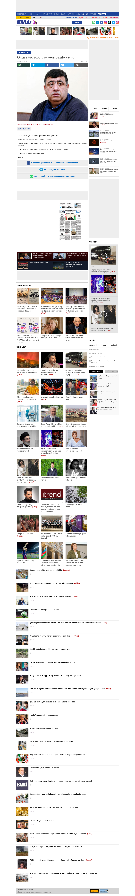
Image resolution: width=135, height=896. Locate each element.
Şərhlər (114, 109)
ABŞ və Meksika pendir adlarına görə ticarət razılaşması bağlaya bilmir (57, 755)
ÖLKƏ (30, 14)
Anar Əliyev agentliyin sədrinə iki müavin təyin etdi (54, 596)
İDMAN (56, 14)
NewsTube (92, 14)
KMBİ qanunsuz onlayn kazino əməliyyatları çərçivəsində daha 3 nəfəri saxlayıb (61, 781)
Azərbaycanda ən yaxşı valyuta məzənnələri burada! (104, 37)
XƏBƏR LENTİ (21, 14)
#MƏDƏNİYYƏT (24, 129)
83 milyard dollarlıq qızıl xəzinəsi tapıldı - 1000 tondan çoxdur (54, 807)
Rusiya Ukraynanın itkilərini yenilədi (44, 728)
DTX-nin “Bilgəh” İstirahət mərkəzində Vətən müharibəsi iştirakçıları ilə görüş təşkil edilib (70, 689)
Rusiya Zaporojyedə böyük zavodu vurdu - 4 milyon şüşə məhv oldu (56, 847)
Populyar (95, 109)
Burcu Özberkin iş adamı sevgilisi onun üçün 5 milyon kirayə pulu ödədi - (61, 834)
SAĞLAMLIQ (80, 14)
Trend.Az (87, 17)
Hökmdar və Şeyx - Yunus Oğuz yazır (44, 768)
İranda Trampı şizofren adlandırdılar (44, 715)
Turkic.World (114, 17)
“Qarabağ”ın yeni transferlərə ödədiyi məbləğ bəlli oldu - (54, 636)
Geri (17, 31)
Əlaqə (20, 17)
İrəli (118, 31)
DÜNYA (63, 14)
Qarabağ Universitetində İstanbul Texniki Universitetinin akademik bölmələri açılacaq (68, 623)
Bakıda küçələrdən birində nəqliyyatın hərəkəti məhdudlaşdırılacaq (58, 794)
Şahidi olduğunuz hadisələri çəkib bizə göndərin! (55, 176)
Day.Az (81, 17)
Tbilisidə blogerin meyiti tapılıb (41, 821)
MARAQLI (71, 14)
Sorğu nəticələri (111, 371)
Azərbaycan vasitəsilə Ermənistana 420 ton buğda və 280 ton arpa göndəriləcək (63, 873)
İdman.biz (105, 17)
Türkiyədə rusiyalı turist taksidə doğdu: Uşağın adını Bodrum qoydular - (61, 860)
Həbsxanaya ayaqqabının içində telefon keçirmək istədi (51, 741)
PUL (62, 17)
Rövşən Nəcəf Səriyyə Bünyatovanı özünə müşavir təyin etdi (55, 676)
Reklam (26, 17)
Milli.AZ (24, 22)
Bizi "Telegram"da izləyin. (54, 170)
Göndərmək (96, 371)
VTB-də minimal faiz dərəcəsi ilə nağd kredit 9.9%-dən (35, 125)
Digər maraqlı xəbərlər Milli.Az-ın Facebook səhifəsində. (54, 163)
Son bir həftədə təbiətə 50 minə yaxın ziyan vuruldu (50, 649)
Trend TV (41, 17)
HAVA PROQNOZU (71, 17)
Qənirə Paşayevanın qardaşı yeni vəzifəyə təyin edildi (52, 662)
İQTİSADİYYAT (47, 14)
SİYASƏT (37, 14)
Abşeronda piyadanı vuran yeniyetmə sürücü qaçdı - (55, 583)
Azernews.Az (96, 17)
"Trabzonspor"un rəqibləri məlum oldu (44, 610)
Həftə (104, 109)
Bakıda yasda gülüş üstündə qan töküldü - (50, 570)
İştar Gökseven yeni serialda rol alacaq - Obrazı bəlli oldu (52, 702)
